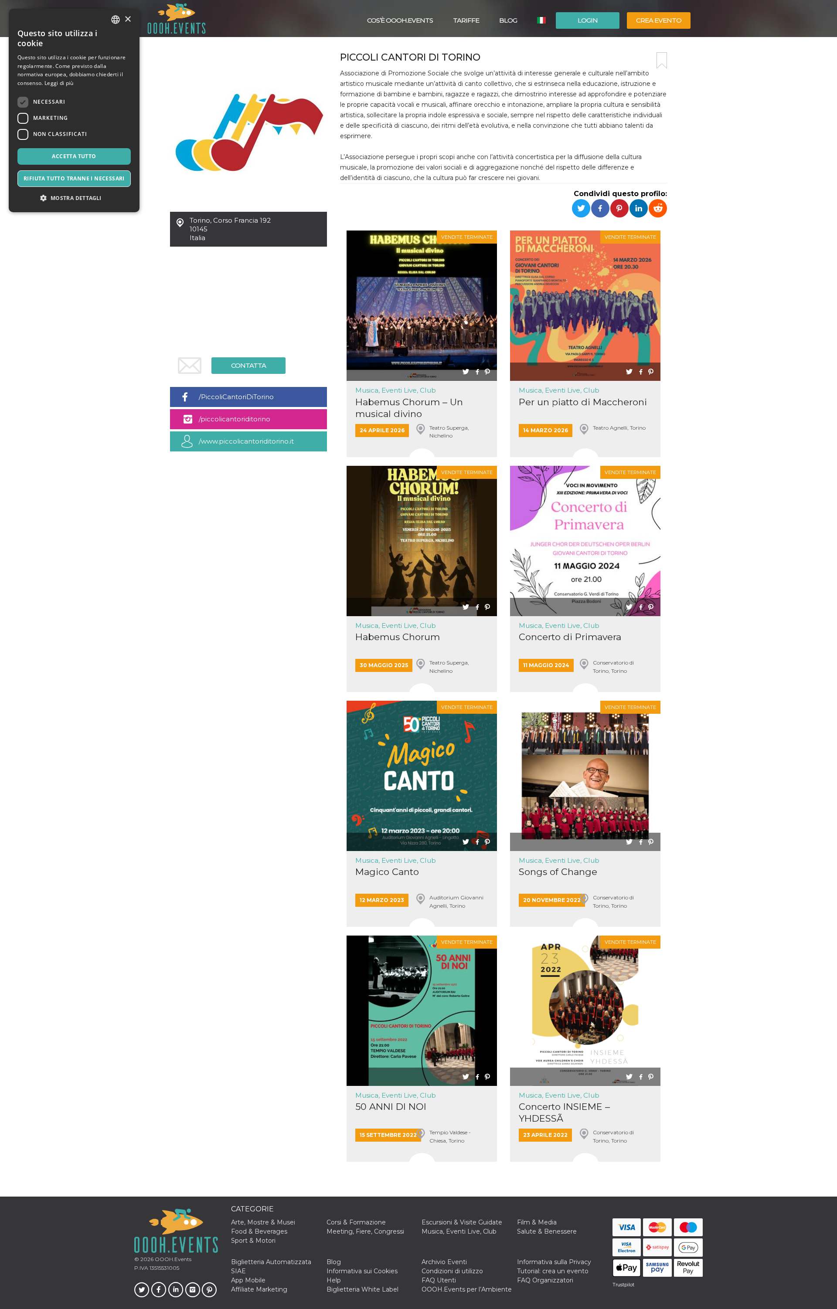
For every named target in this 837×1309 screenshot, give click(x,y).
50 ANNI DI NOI (390, 1106)
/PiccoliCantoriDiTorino (236, 397)
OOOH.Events (172, 1259)
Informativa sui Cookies (362, 1271)
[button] (74, 198)
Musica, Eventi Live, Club (395, 390)
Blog (508, 20)
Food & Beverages (259, 1231)
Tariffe (466, 20)
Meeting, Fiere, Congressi (365, 1231)
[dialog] (74, 110)
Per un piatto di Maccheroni (583, 402)
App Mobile (248, 1280)
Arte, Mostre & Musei (263, 1222)
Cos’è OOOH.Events (400, 20)
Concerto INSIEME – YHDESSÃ (564, 1112)
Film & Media (537, 1222)
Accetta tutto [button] (74, 156)
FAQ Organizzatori (545, 1280)
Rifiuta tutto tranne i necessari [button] (74, 178)
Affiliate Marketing (259, 1289)
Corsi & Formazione (356, 1222)
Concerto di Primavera (570, 636)
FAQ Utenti (439, 1280)
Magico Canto (387, 871)
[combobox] (115, 19)
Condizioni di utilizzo (452, 1271)
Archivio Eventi (444, 1262)
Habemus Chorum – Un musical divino (409, 408)
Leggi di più (59, 83)
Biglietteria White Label (362, 1289)
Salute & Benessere (547, 1231)
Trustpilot (623, 1285)
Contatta (248, 365)
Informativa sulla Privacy (554, 1262)
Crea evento (658, 20)
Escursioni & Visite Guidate (462, 1222)
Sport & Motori (253, 1241)
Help (334, 1280)
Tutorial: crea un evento (553, 1271)
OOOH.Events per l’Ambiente (467, 1289)
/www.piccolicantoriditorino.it (246, 441)
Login (588, 20)
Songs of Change (558, 871)
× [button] (127, 19)
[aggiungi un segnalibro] (662, 60)
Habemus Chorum (397, 636)
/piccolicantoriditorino (234, 419)
